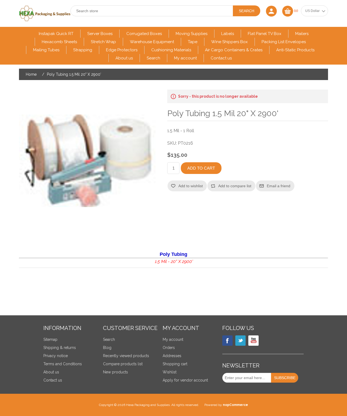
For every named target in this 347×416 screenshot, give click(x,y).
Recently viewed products (126, 356)
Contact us (221, 58)
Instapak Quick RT (56, 33)
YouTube (253, 340)
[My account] (271, 11)
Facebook (227, 340)
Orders (169, 347)
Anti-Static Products (295, 49)
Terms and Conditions (62, 364)
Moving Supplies (191, 33)
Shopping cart (175, 364)
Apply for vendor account (185, 380)
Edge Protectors (121, 49)
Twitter (240, 340)
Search (153, 58)
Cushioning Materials (171, 49)
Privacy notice (55, 356)
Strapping (82, 49)
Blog (107, 347)
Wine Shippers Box (229, 41)
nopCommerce (235, 405)
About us (124, 58)
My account (185, 58)
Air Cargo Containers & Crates (233, 49)
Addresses (172, 356)
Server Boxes (100, 33)
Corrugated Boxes (144, 33)
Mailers (302, 33)
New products (115, 372)
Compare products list (123, 364)
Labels (227, 33)
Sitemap (50, 339)
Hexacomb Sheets (59, 41)
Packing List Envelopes (284, 41)
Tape (192, 41)
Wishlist (169, 372)
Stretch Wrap (103, 41)
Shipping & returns (59, 347)
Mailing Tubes (46, 49)
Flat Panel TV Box (264, 33)
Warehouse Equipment (152, 41)
